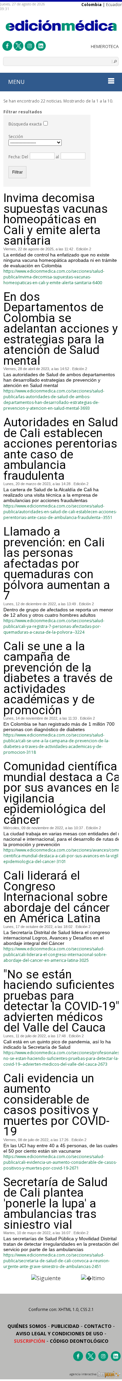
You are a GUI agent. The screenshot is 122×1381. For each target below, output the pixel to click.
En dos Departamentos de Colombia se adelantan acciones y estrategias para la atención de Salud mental (60, 329)
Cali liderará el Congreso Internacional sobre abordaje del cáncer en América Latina (56, 897)
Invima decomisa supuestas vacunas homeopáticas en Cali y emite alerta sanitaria (55, 219)
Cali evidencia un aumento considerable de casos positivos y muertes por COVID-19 (56, 1105)
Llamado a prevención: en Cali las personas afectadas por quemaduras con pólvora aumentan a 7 (56, 563)
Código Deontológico (79, 1341)
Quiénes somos (26, 1326)
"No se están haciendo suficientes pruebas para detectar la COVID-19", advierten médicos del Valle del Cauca (62, 1001)
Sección (15, 136)
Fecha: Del (18, 157)
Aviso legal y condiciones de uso (59, 1333)
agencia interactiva (83, 1374)
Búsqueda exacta (25, 124)
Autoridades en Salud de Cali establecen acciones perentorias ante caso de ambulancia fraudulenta (60, 449)
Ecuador (114, 4)
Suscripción (29, 1341)
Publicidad (65, 1326)
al (57, 157)
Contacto (97, 1326)
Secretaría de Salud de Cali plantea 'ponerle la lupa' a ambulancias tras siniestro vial (55, 1203)
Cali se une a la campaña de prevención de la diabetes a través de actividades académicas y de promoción (58, 678)
